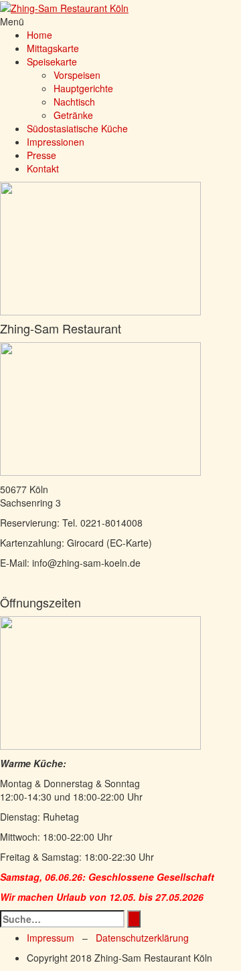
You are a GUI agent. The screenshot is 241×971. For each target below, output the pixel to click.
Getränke (73, 115)
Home (39, 34)
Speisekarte (52, 61)
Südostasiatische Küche (77, 128)
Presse (41, 155)
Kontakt (43, 168)
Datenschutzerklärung (142, 937)
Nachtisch (74, 101)
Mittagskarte (53, 48)
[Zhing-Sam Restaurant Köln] (64, 6)
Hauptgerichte (83, 88)
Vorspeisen (77, 75)
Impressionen (55, 141)
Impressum (50, 937)
